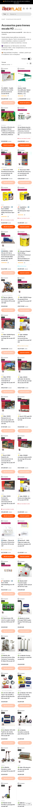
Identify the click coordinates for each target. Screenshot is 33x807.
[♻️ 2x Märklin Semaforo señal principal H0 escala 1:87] (8, 756)
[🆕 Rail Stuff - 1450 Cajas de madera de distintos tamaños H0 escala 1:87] (25, 529)
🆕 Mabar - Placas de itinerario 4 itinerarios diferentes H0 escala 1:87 (7, 543)
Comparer (24, 58)
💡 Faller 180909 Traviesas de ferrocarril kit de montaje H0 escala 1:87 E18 (24, 338)
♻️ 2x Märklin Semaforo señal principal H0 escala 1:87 (8, 769)
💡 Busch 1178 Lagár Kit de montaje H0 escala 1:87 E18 (25, 418)
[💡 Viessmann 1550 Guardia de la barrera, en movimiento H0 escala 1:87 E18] (8, 159)
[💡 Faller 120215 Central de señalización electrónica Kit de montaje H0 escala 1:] (8, 485)
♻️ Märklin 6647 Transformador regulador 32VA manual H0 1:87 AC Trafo (25, 583)
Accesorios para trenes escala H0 (13, 19)
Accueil (3, 19)
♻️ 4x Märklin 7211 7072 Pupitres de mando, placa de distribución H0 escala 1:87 (25, 695)
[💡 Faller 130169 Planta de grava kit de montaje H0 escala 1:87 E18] (8, 324)
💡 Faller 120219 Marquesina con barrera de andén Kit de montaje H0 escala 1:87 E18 (7, 419)
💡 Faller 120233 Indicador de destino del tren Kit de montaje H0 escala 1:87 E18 (25, 379)
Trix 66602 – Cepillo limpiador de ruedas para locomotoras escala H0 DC (7, 90)
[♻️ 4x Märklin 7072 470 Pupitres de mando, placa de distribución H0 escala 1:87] (8, 719)
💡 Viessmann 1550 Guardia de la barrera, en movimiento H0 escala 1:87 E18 (7, 172)
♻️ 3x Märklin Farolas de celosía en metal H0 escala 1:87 (24, 657)
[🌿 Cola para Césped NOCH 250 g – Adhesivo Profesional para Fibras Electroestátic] (25, 240)
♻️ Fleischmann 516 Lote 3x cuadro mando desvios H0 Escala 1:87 (8, 620)
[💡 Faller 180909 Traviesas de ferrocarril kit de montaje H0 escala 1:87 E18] (25, 324)
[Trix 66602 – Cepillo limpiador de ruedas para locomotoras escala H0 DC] (8, 77)
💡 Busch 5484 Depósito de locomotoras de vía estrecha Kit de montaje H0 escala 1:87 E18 (8, 459)
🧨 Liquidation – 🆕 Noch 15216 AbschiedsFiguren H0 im (7, 583)
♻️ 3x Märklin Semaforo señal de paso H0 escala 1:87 (23, 732)
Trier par (4, 62)
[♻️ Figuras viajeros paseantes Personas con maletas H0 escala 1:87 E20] (8, 286)
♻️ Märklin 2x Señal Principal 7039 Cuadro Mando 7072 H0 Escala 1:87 (24, 621)
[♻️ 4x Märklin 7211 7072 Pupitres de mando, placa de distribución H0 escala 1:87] (25, 682)
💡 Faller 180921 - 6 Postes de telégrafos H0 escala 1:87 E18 (24, 498)
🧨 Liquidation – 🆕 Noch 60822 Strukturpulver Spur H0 (24, 209)
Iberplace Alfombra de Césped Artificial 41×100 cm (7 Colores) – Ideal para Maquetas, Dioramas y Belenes (8, 130)
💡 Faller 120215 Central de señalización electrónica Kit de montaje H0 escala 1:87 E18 (8, 500)
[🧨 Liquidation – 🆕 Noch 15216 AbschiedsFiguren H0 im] (8, 570)
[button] (27, 8)
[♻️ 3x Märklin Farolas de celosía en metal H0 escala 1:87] (25, 645)
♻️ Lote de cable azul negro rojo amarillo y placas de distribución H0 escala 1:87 (8, 695)
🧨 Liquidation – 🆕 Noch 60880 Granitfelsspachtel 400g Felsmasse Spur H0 (7, 210)
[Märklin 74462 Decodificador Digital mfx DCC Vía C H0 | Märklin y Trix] (25, 77)
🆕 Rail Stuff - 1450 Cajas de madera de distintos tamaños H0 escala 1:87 (24, 543)
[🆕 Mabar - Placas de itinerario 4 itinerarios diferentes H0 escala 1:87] (8, 529)
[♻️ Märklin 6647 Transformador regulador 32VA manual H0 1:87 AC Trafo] (25, 570)
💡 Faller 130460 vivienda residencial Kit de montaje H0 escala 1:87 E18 (25, 458)
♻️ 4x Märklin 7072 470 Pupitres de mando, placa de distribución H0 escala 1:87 (8, 732)
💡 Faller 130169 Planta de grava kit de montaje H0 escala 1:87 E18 (8, 337)
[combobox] (16, 14)
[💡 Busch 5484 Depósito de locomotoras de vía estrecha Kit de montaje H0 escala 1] (8, 444)
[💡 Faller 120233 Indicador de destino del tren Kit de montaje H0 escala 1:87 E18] (25, 366)
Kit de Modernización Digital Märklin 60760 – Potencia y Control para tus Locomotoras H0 (25, 130)
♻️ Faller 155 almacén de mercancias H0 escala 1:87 (24, 769)
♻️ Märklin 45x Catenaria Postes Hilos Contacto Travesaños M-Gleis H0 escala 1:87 (8, 658)
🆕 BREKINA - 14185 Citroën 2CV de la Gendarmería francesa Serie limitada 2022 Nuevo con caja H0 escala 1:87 (8, 255)
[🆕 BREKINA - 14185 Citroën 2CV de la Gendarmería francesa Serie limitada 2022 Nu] (8, 240)
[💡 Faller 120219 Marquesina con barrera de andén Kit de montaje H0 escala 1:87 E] (8, 405)
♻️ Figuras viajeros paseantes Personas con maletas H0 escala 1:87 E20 (8, 300)
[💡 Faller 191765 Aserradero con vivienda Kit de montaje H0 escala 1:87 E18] (8, 366)
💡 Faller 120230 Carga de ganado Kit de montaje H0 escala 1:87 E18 (24, 300)
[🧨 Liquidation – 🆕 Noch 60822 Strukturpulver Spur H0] (25, 196)
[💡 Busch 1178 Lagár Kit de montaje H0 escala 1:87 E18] (25, 405)
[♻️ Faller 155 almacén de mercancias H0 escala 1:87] (25, 756)
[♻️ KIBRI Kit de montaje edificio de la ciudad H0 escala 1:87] (25, 792)
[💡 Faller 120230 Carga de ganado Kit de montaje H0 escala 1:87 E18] (25, 286)
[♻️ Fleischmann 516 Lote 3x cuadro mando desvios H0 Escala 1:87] (8, 607)
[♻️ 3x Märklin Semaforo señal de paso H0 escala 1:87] (25, 719)
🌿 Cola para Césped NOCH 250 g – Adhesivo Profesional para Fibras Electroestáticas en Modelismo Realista (24, 255)
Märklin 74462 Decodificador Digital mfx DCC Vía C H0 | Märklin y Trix (24, 90)
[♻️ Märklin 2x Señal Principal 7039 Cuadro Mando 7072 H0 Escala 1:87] (25, 607)
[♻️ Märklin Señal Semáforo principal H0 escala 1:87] (8, 792)
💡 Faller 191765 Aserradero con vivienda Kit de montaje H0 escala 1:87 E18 (8, 380)
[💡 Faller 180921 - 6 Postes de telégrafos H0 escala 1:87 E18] (25, 485)
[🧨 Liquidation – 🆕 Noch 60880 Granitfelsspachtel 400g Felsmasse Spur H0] (8, 196)
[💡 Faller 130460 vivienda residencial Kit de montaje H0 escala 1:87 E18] (25, 444)
